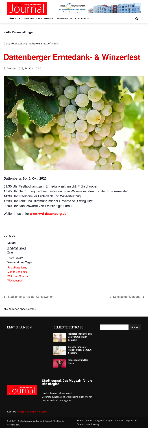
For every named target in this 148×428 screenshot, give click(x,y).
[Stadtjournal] (31, 8)
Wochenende (15, 280)
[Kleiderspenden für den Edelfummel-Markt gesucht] (59, 337)
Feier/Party (13, 267)
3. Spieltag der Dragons (125, 296)
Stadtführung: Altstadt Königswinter (30, 296)
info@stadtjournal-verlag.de (32, 411)
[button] (136, 18)
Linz (23, 267)
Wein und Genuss (17, 276)
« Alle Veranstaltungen (19, 32)
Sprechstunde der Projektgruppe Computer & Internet (80, 350)
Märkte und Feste (17, 272)
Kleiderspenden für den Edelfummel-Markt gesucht (80, 337)
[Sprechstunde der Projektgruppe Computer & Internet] (59, 350)
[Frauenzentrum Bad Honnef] (59, 363)
